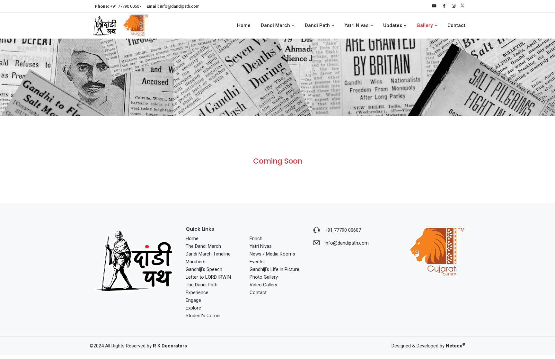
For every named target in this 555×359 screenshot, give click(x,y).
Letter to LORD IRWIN (208, 277)
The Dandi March (203, 246)
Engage (193, 300)
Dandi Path (317, 25)
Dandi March (275, 25)
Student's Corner (203, 316)
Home (244, 25)
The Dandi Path (201, 285)
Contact (456, 25)
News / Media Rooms (272, 254)
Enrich (256, 238)
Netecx (455, 346)
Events (257, 262)
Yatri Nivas (356, 25)
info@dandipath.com (172, 6)
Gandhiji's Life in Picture (274, 269)
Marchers (196, 262)
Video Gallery (263, 285)
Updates (392, 25)
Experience (197, 292)
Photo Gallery (264, 277)
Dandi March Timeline (208, 254)
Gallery (425, 25)
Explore (193, 308)
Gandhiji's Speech (204, 269)
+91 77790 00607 (118, 6)
